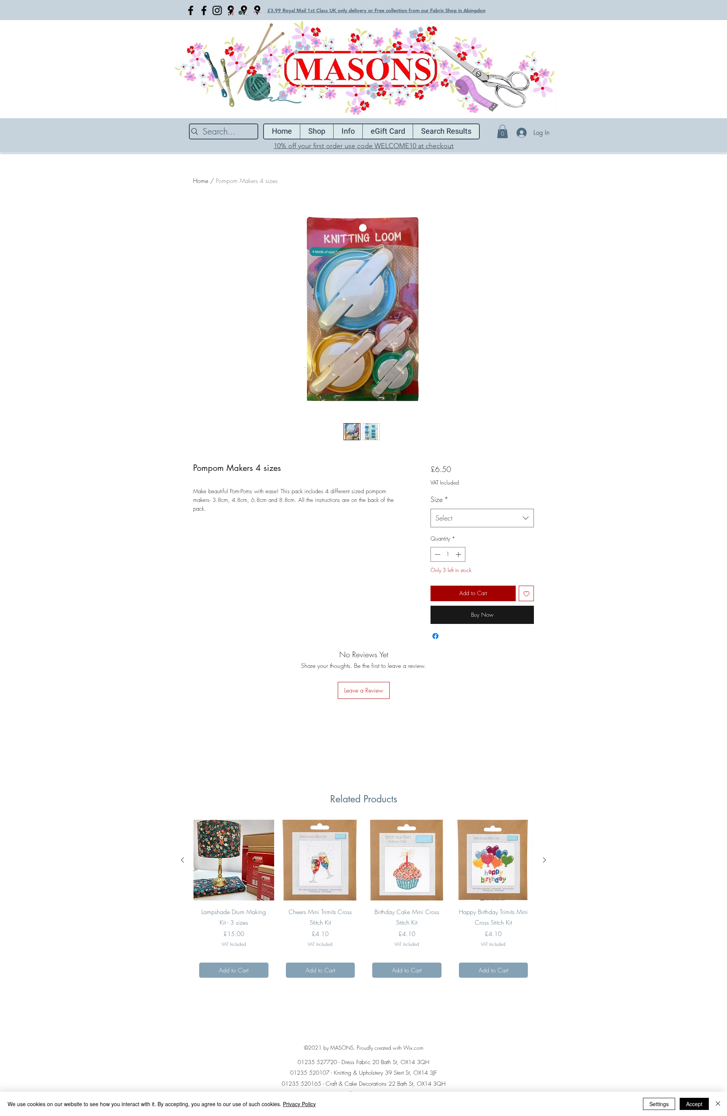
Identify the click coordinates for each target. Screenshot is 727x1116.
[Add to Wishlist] (526, 593)
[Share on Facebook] (435, 636)
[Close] (717, 1104)
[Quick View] (233, 860)
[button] (502, 131)
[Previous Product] (182, 859)
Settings (659, 1104)
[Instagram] (217, 10)
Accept (694, 1104)
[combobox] (482, 518)
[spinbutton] (448, 554)
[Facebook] (190, 10)
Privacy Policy (299, 1104)
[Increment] (459, 554)
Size (439, 499)
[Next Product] (544, 859)
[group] (363, 901)
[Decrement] (437, 554)
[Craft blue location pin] (230, 10)
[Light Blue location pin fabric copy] (257, 10)
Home (200, 181)
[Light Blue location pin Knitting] (243, 10)
